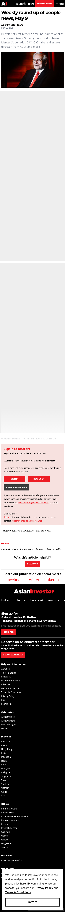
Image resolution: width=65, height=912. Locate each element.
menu (60, 4)
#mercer (40, 549)
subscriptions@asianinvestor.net (33, 502)
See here (8, 517)
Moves (5, 543)
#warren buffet (54, 549)
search (21, 4)
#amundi (5, 549)
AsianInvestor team (12, 24)
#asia (15, 549)
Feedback (32, 564)
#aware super (27, 549)
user (31, 4)
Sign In (14, 479)
